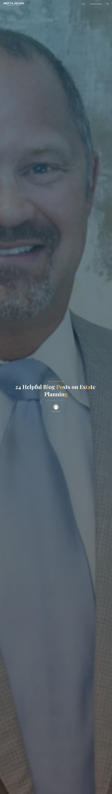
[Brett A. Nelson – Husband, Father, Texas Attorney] (13, 4)
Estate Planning (58, 381)
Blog (49, 381)
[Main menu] (107, 4)
